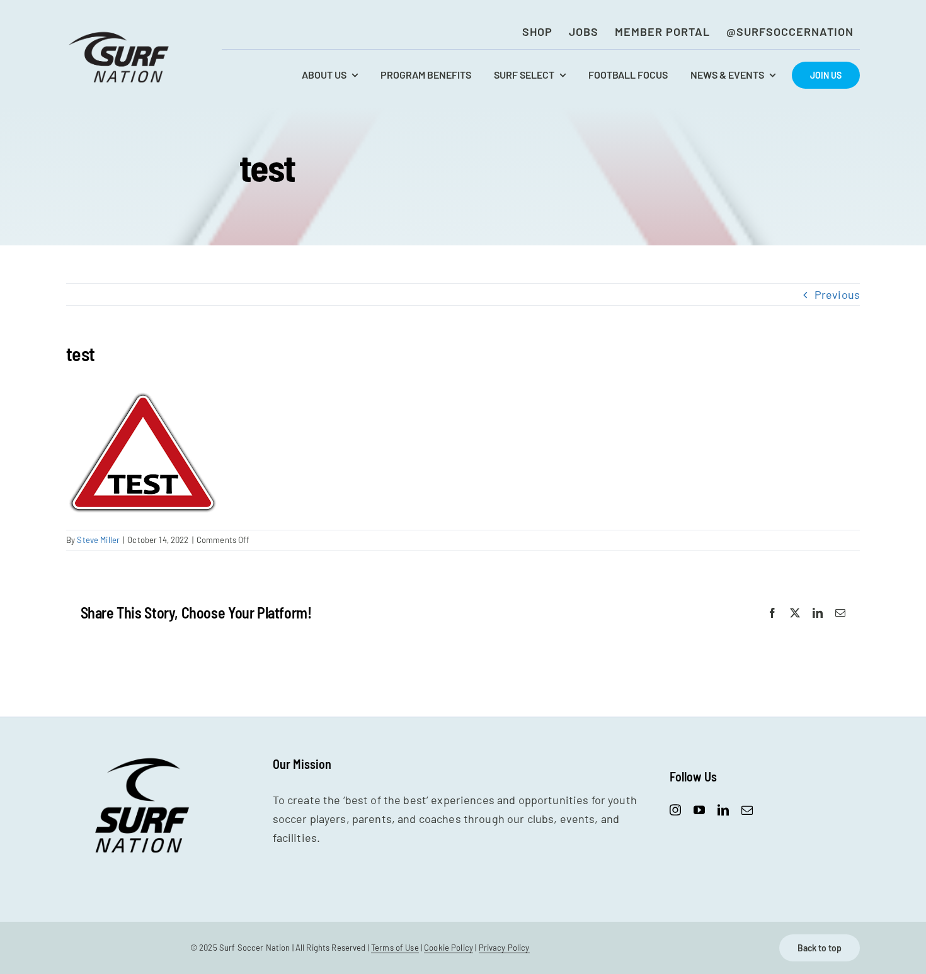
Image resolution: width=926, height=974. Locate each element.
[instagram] (675, 809)
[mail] (747, 809)
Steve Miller (98, 540)
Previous (837, 294)
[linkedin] (723, 809)
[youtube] (699, 809)
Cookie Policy (448, 948)
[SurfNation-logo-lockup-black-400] (120, 35)
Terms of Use (395, 948)
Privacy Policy (504, 948)
